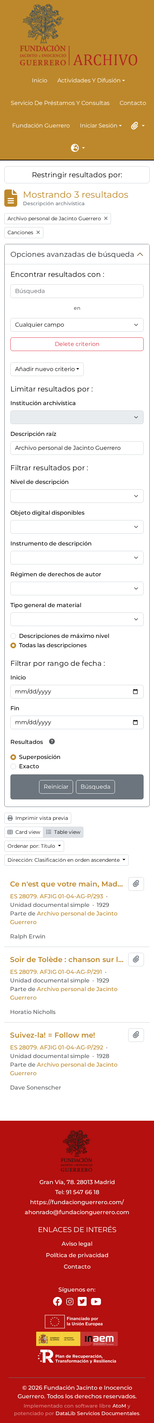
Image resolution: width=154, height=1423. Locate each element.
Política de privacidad (77, 1255)
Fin (14, 708)
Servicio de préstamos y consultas (60, 103)
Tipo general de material (45, 605)
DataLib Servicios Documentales (97, 1413)
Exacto (29, 766)
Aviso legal (77, 1243)
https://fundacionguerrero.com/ (77, 1202)
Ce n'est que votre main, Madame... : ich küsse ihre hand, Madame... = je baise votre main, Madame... (67, 884)
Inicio (39, 80)
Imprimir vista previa (41, 818)
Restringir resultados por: (77, 174)
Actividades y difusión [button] (89, 81)
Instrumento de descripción (51, 543)
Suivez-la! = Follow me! (52, 1035)
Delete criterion (77, 344)
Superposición (40, 757)
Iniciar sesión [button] (98, 126)
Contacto (133, 103)
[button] (137, 126)
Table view (66, 832)
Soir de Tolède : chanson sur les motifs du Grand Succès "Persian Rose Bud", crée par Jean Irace (67, 959)
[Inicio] (74, 35)
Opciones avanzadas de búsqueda (72, 254)
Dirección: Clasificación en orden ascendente (64, 860)
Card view (27, 832)
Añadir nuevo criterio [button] (45, 369)
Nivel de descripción (39, 482)
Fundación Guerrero (41, 125)
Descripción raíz (33, 434)
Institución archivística (43, 403)
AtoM (119, 1406)
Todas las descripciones (53, 645)
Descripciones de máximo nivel (64, 636)
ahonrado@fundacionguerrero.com (77, 1212)
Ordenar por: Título (32, 846)
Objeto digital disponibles (47, 512)
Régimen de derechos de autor (55, 574)
